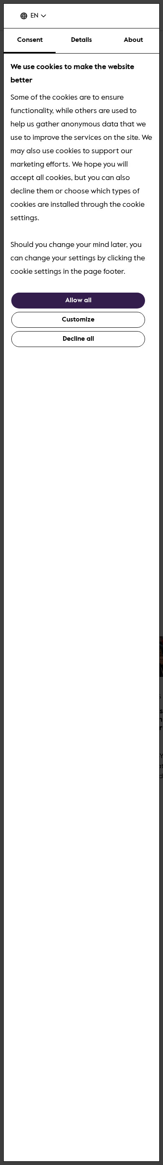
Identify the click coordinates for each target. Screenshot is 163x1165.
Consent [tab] (30, 40)
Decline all (78, 339)
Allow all (78, 300)
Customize (78, 319)
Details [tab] (81, 40)
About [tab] (133, 40)
